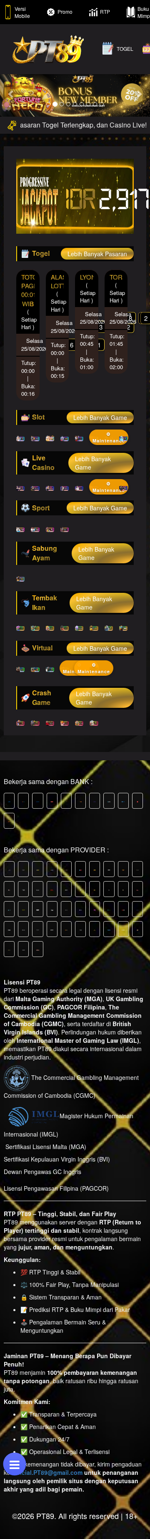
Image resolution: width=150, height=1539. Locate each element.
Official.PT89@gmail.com (47, 1472)
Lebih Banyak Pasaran (97, 254)
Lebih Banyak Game (100, 417)
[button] (11, 94)
